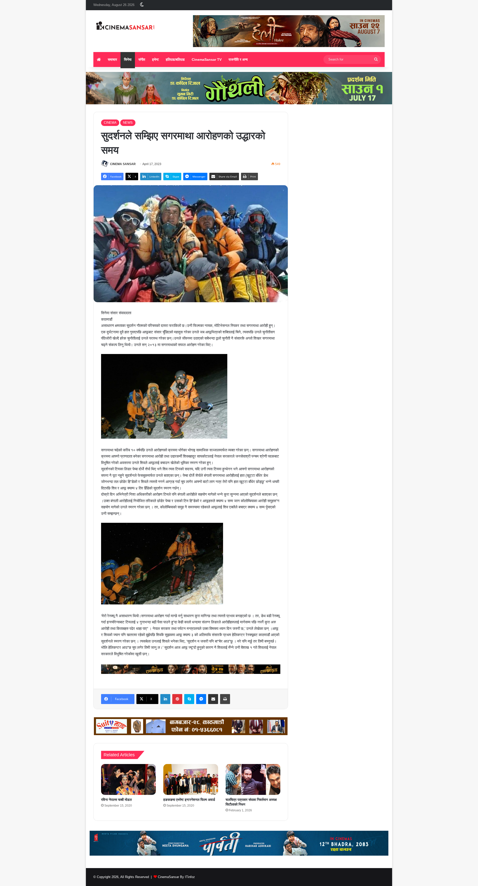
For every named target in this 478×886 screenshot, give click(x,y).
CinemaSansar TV (207, 59)
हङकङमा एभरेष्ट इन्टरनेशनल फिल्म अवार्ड (189, 800)
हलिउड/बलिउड (175, 59)
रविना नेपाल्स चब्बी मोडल (116, 800)
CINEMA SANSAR (123, 164)
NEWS (128, 122)
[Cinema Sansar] (125, 26)
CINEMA (110, 122)
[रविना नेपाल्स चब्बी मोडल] (128, 779)
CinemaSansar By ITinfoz (176, 877)
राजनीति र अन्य (238, 59)
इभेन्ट (155, 59)
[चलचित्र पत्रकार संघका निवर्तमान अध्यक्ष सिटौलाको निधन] (253, 779)
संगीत (141, 59)
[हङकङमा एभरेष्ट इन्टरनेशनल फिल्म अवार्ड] (190, 779)
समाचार (112, 59)
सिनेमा (127, 59)
